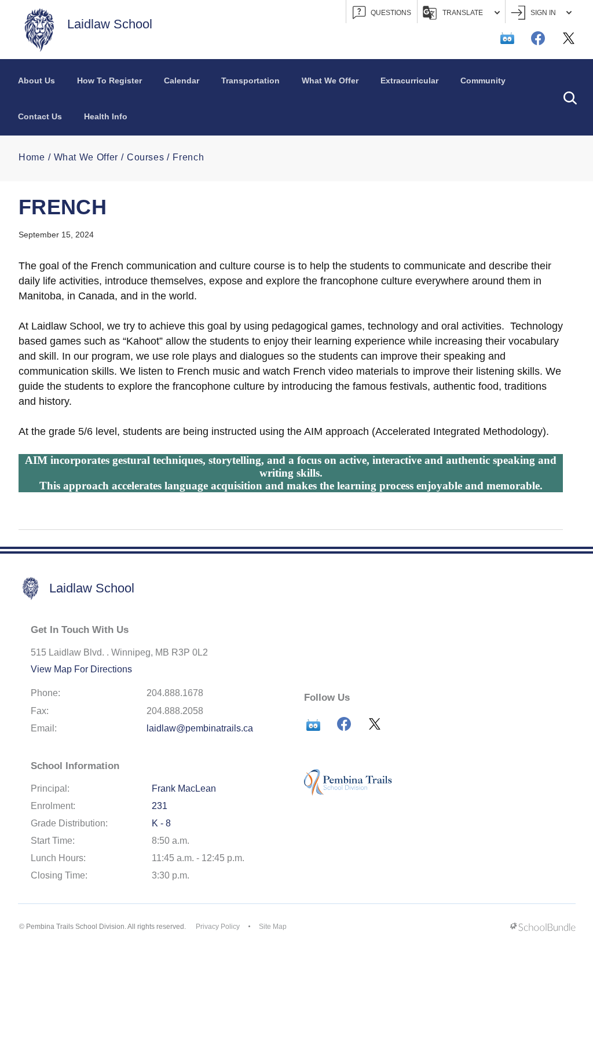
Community (483, 80)
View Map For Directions (81, 669)
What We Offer (330, 80)
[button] (570, 97)
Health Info (105, 116)
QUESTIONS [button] (391, 13)
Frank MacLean (184, 788)
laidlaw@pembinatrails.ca (200, 728)
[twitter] (569, 38)
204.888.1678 (175, 693)
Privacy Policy (218, 927)
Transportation (250, 80)
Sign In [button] (543, 13)
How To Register (109, 80)
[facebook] (538, 38)
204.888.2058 (175, 711)
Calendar (181, 80)
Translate (462, 13)
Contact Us (40, 116)
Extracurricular (409, 80)
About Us (36, 80)
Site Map (273, 927)
